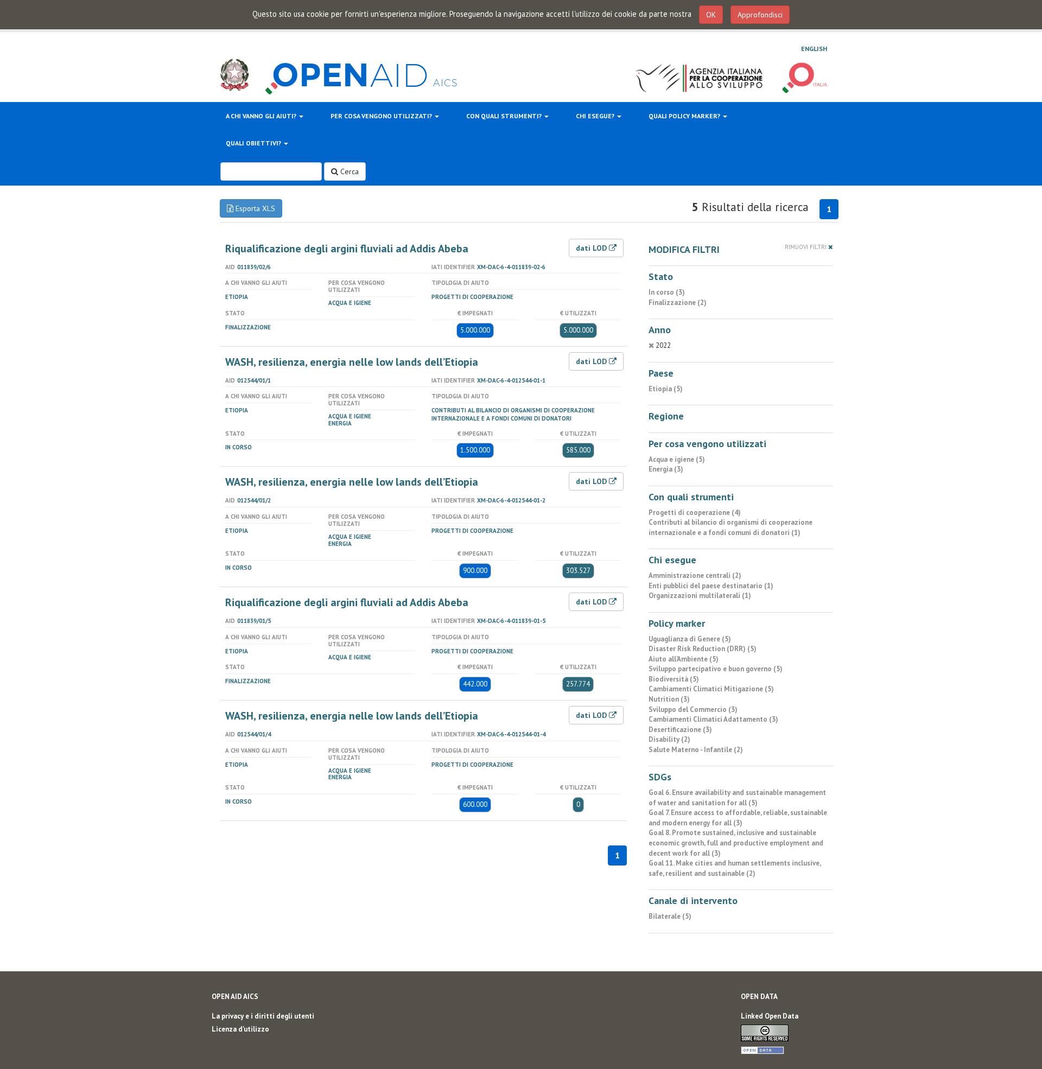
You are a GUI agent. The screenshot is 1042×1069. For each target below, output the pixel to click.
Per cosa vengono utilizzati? (382, 116)
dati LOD (592, 248)
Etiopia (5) (666, 388)
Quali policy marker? (685, 116)
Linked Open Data (769, 1016)
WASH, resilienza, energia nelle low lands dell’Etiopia (351, 362)
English (814, 48)
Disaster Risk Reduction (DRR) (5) (703, 648)
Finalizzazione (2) (678, 302)
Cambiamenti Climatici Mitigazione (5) (711, 688)
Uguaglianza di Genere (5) (690, 639)
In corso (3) (667, 292)
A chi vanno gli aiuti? (262, 116)
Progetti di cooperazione (472, 297)
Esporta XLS (254, 208)
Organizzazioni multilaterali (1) (700, 595)
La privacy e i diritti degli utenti (263, 1016)
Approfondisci (760, 15)
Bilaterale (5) (670, 916)
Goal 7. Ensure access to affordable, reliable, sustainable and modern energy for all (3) (738, 818)
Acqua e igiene (349, 303)
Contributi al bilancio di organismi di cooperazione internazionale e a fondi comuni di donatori (513, 414)
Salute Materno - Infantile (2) (696, 749)
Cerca (348, 171)
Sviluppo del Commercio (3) (693, 709)
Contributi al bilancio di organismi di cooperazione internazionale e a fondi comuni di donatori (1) (730, 527)
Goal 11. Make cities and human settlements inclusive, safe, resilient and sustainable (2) (735, 868)
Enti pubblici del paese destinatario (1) (711, 585)
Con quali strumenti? (504, 116)
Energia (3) (666, 469)
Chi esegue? (596, 116)
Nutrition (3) (669, 699)
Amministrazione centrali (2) (695, 575)
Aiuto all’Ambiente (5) (684, 659)
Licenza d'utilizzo (240, 1029)
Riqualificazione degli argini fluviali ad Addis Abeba (346, 248)
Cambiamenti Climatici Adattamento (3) (713, 719)
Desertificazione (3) (680, 729)
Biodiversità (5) (674, 679)
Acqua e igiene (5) (677, 459)
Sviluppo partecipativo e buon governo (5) (716, 668)
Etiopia (236, 297)
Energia (340, 423)
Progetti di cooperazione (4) (695, 512)
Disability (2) (669, 739)
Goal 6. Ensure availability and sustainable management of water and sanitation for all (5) (737, 797)
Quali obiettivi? (254, 143)
